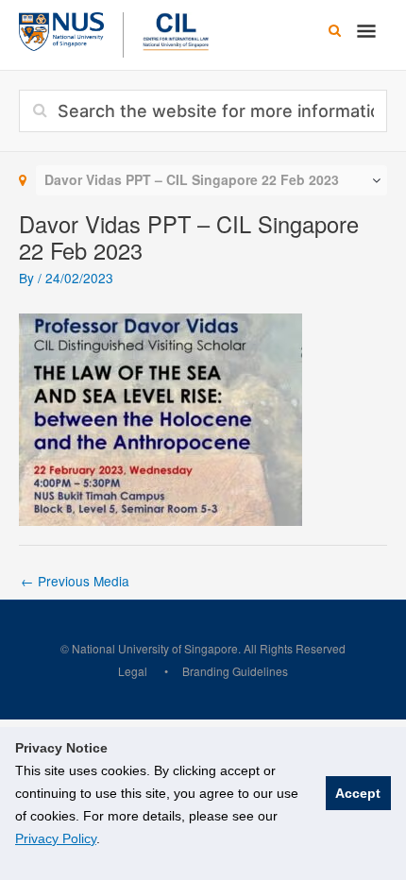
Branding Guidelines (235, 671)
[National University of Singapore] (61, 29)
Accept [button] (358, 793)
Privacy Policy (55, 838)
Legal (132, 671)
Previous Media (75, 580)
